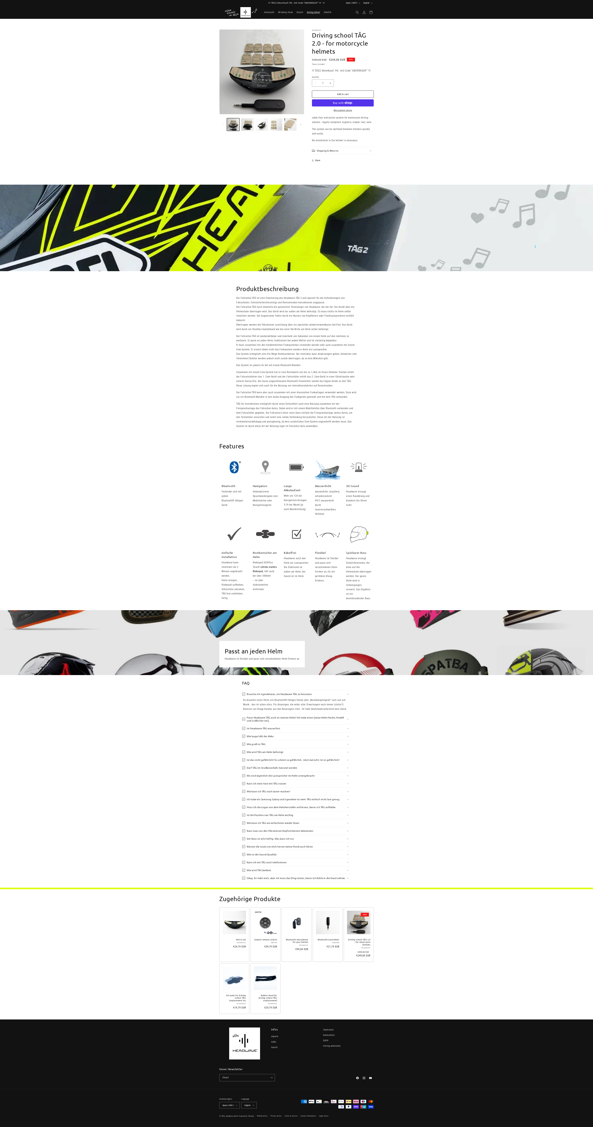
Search (274, 1047)
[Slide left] (222, 124)
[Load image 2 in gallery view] (247, 124)
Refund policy (262, 1116)
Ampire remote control (265, 939)
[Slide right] (300, 124)
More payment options (343, 110)
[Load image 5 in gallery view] (290, 124)
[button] (357, 12)
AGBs (273, 1042)
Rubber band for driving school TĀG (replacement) (267, 998)
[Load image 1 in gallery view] (233, 124)
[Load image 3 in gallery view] (261, 124)
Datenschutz (329, 1035)
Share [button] (317, 160)
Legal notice (323, 1116)
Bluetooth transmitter (328, 939)
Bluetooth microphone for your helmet (297, 940)
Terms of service (291, 1116)
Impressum (328, 1029)
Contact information (308, 1116)
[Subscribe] (271, 1077)
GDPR (325, 1040)
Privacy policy (276, 1116)
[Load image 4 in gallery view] (276, 124)
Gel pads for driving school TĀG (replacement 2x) (236, 998)
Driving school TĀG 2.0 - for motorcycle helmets (359, 942)
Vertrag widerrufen (332, 1046)
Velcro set (241, 939)
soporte (274, 1036)
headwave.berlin (232, 1116)
